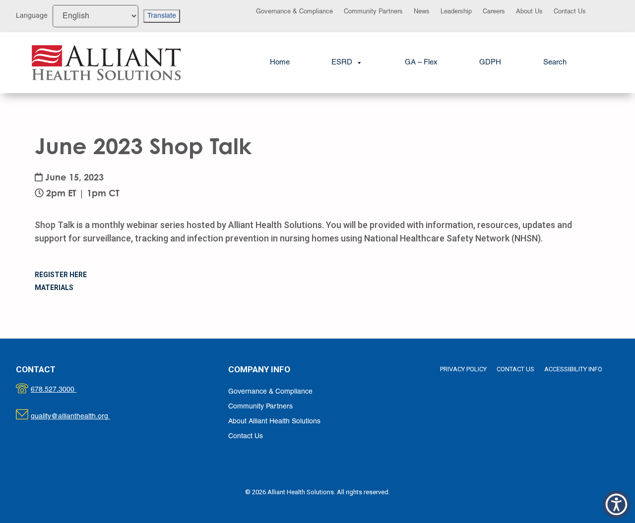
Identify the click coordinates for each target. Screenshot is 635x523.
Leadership (456, 12)
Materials (54, 287)
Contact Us (570, 12)
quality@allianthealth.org (79, 416)
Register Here (61, 275)
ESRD (341, 62)
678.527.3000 (64, 390)
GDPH (490, 62)
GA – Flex (421, 62)
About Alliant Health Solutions (274, 421)
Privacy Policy (463, 369)
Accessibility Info (573, 369)
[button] (555, 63)
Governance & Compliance (294, 12)
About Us (529, 12)
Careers (494, 12)
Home (280, 62)
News (422, 12)
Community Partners (373, 12)
